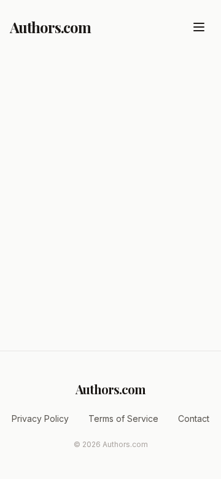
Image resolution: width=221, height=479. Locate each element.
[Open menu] (199, 27)
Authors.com (50, 27)
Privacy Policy (40, 418)
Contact (193, 418)
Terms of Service (123, 418)
